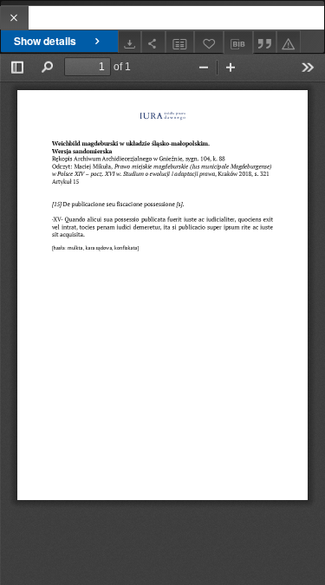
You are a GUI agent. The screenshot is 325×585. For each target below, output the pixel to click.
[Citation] (265, 42)
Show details (45, 41)
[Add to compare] (180, 42)
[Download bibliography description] (238, 42)
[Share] (153, 42)
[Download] (130, 42)
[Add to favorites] (209, 42)
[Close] (14, 17)
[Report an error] (288, 42)
